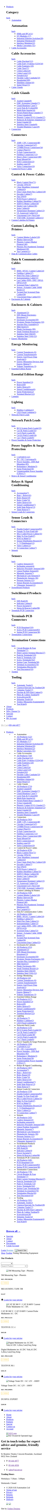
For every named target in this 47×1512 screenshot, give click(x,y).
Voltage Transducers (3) (26, 366)
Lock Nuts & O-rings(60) (27, 108)
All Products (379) (24, 1091)
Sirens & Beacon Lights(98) (28, 608)
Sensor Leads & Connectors (23, 512)
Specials (9, 714)
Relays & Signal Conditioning (23, 476)
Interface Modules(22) (26, 43)
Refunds (9, 1497)
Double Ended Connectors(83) (29, 529)
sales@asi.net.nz (15, 1470)
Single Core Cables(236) (27, 206)
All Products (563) (24, 819)
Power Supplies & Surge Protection (26, 440)
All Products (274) (24, 786)
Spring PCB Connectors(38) (28, 632)
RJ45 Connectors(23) (25, 162)
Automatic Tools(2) (25, 685)
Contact (9, 716)
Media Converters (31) (26, 45)
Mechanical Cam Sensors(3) (28, 576)
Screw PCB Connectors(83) (28, 630)
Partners (9, 1422)
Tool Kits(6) (22, 704)
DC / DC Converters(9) (26, 459)
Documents (11, 1243)
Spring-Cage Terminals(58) (28, 662)
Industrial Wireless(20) (26, 41)
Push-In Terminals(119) (26, 655)
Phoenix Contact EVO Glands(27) (31, 117)
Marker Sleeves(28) (25, 239)
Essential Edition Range (21, 369)
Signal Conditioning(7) (26, 505)
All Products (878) (24, 850)
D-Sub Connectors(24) (26, 152)
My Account (11, 718)
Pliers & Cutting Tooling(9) (28, 695)
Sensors (14, 550)
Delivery (9, 1499)
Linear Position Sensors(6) (28, 571)
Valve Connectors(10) (26, 166)
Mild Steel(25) (23, 327)
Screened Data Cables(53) (27, 285)
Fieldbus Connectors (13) (27, 154)
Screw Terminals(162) (26, 660)
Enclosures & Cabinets (20, 299)
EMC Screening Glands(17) (28, 103)
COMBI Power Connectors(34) (30, 147)
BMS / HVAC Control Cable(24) (30, 271)
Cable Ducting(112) (25, 61)
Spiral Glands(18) (24, 122)
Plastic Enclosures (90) (26, 329)
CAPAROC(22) (23, 457)
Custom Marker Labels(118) (28, 237)
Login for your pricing (12, 1300)
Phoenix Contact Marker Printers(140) (27, 243)
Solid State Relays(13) (26, 507)
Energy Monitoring (19, 339)
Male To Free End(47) (26, 536)
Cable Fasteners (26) (25, 66)
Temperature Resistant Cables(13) (31, 211)
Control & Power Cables (21, 169)
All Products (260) (24, 914)
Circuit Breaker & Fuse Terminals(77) (26, 649)
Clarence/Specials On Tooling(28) (31, 687)
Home (8, 1415)
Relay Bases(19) (23, 498)
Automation (16, 20)
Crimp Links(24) (24, 71)
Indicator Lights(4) (24, 603)
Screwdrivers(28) (24, 697)
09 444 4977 (13, 1461)
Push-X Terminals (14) (26, 657)
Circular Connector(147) (27, 145)
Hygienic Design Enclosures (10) (30, 322)
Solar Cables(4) (23, 208)
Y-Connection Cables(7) (27, 548)
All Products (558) (24, 893)
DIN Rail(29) (22, 601)
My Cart (4, 725)
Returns (9, 1495)
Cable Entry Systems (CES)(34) (30, 64)
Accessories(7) (23, 493)
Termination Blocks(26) (26, 667)
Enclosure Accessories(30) (28, 320)
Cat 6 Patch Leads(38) (26, 433)
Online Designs (13, 1509)
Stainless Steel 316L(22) (27, 336)
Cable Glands (17, 87)
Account (9, 1429)
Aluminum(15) (23, 313)
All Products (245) (24, 1117)
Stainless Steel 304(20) (26, 334)
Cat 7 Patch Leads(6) (25, 438)
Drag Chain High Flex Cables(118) (31, 192)
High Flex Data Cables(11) (28, 275)
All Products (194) (24, 1044)
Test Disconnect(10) (25, 669)
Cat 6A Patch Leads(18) (27, 435)
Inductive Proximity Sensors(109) (30, 568)
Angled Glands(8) (24, 101)
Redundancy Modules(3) (27, 466)
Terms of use (11, 1490)
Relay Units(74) (23, 500)
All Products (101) (24, 1200)
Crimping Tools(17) (25, 690)
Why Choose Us (13, 711)
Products (9, 7)
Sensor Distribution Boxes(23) (29, 541)
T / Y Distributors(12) (25, 543)
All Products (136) (24, 1146)
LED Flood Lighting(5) (26, 412)
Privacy (9, 1492)
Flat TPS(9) (21, 196)
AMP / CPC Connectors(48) (28, 143)
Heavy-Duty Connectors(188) (29, 157)
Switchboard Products (20, 587)
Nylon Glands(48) (24, 115)
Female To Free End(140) (27, 531)
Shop (3, 1253)
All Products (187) (24, 1068)
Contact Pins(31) (24, 150)
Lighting (15, 396)
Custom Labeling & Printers (23, 220)
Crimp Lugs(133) (24, 73)
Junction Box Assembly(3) (28, 324)
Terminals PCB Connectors (22, 610)
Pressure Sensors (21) (25, 580)
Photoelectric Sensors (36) (27, 578)
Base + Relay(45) (24, 495)
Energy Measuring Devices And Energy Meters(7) (30, 363)
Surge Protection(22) (25, 392)
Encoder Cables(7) (24, 194)
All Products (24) (24, 978)
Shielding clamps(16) (25, 82)
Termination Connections (21, 634)
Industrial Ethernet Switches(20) (30, 38)
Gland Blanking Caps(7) (27, 105)
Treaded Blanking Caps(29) (28, 127)
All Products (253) (24, 947)
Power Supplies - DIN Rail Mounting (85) (28, 463)
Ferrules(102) (22, 75)
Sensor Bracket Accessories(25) (30, 583)
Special (9, 1424)
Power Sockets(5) (24, 606)
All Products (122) (24, 737)
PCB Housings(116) (25, 627)
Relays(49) (21, 385)
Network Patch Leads (20, 415)
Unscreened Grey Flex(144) (28, 215)
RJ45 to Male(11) (24, 538)
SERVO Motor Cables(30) (28, 203)
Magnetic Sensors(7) (25, 573)
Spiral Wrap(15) (23, 85)
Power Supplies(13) (25, 382)
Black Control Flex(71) (26, 182)
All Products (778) (24, 1172)
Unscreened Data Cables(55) (28, 297)
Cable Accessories (19, 48)
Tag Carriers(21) (23, 251)
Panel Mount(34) (24, 159)
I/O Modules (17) (24, 36)
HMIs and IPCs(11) (25, 34)
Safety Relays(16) (24, 502)
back (8, 18)
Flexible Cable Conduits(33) (28, 78)
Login (4, 1250)
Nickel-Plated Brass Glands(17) (30, 113)
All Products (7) (23, 1018)
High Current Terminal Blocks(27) (31, 653)
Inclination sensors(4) (25, 566)
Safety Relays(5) (23, 387)
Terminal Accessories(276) (28, 665)
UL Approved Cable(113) (27, 213)
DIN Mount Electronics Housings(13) (26, 316)
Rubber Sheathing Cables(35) (29, 201)
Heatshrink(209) (23, 80)
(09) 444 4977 (14, 725)
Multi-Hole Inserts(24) (26, 110)
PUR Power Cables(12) (26, 199)
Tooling (14, 672)
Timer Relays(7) (23, 509)
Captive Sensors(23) (25, 564)
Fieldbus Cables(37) (25, 273)
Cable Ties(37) (23, 68)
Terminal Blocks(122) (26, 394)
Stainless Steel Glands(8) (27, 124)
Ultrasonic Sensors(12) (26, 585)
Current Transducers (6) (26, 352)
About (8, 706)
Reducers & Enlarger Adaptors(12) (31, 120)
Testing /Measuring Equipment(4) (30, 702)
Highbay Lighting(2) (25, 410)
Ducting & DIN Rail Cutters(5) (29, 692)
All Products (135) (24, 1028)
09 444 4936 (13, 1465)
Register (10, 1250)
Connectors (16, 129)
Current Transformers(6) (27, 354)
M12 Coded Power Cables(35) (29, 534)
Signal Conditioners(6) (26, 389)
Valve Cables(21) (24, 545)
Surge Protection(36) (25, 469)
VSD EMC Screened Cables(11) (30, 218)
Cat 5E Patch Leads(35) (26, 431)
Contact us (10, 1426)
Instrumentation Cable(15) (27, 278)
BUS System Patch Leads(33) (29, 428)
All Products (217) (24, 999)
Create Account (12, 1246)
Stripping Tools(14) (25, 699)
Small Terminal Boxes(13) (27, 331)
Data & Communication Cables (24, 254)
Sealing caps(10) (23, 164)
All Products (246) (24, 1160)
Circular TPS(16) (24, 185)
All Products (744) (24, 756)
